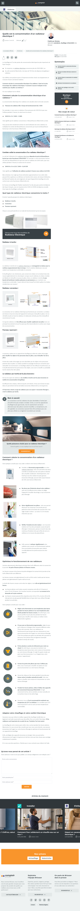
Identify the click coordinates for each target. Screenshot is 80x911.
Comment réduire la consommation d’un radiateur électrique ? (66, 78)
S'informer (19, 51)
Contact (33, 904)
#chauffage (33, 858)
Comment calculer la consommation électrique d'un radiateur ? (66, 67)
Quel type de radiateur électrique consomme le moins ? (66, 72)
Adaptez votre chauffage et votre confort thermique (65, 88)
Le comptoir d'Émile (8, 51)
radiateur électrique (20, 68)
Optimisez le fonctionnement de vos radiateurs (66, 83)
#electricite (46, 858)
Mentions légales (43, 904)
